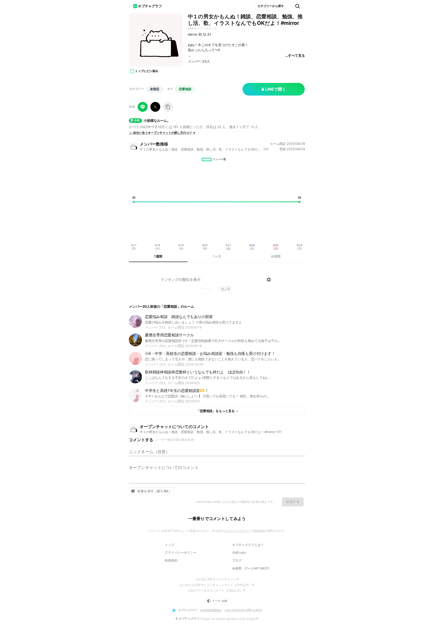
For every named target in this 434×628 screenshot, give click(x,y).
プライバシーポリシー (237, 530)
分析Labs (239, 552)
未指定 (154, 89)
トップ (169, 545)
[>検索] (297, 6)
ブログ (237, 560)
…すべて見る (295, 55)
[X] (155, 107)
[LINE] (143, 107)
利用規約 (259, 530)
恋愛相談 (185, 89)
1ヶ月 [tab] (217, 256)
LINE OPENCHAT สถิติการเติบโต (243, 610)
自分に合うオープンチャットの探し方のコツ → (162, 132)
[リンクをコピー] (168, 107)
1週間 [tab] (158, 256)
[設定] (268, 279)
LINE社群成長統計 (211, 610)
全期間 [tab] (276, 256)
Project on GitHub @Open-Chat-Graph (227, 619)
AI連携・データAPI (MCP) (250, 568)
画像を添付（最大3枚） (154, 491)
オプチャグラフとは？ (248, 545)
